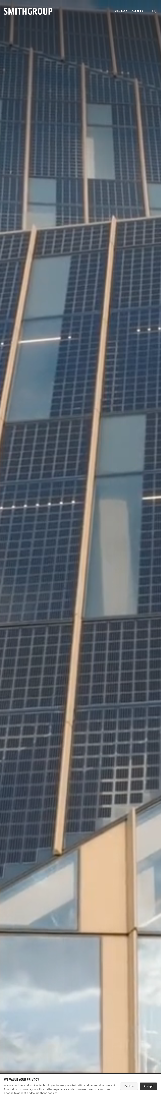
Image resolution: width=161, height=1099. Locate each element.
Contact (121, 11)
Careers (137, 11)
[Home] (28, 11)
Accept (148, 1086)
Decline (129, 1086)
